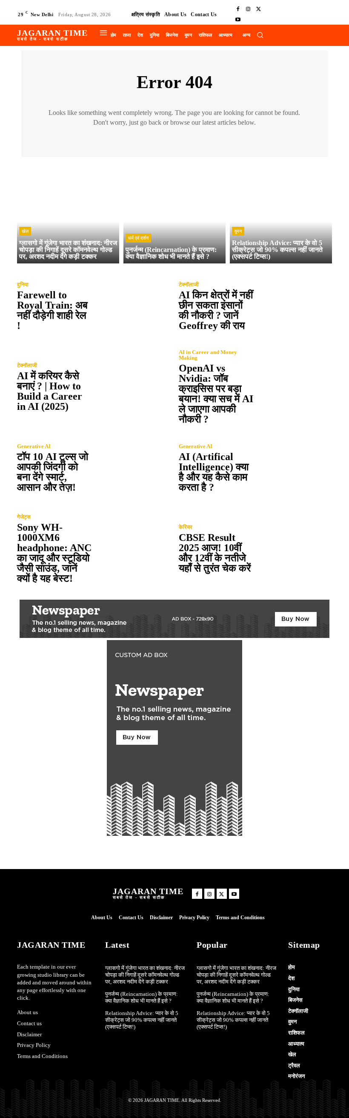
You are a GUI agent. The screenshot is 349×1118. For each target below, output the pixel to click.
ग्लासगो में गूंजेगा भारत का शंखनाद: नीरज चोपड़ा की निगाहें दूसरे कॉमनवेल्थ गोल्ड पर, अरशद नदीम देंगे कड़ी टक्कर (145, 974)
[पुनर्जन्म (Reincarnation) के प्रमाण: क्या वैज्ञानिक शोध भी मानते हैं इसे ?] (174, 212)
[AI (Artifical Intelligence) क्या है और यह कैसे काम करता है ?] (293, 467)
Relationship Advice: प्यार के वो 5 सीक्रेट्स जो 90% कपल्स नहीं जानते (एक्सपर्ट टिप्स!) (141, 1019)
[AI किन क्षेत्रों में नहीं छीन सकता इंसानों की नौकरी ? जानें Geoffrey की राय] (293, 306)
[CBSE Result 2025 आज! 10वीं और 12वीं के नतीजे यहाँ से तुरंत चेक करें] (293, 548)
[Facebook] (238, 9)
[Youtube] (238, 19)
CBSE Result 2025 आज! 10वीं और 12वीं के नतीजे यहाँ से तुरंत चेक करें (215, 553)
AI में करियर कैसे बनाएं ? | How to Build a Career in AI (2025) (49, 391)
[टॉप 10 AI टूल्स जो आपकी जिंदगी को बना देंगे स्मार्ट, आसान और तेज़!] (132, 467)
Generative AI (34, 446)
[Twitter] (258, 9)
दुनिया (23, 284)
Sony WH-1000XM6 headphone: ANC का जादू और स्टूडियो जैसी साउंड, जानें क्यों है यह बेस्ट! (54, 553)
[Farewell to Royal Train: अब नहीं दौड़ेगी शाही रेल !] (132, 306)
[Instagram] (248, 9)
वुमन (238, 231)
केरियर (185, 527)
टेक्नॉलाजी (189, 284)
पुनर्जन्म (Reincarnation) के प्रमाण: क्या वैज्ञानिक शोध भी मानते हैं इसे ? (141, 997)
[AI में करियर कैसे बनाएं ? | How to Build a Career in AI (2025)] (132, 387)
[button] (260, 34)
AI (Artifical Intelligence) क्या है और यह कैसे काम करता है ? (214, 472)
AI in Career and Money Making (208, 354)
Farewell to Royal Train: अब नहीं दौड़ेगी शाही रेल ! (52, 310)
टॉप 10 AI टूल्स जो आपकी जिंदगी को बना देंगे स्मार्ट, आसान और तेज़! (52, 472)
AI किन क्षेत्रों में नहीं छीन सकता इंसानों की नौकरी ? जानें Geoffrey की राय (216, 310)
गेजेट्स (24, 517)
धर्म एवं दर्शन (138, 237)
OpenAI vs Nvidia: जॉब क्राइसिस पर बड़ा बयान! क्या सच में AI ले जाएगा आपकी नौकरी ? (216, 394)
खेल (25, 231)
